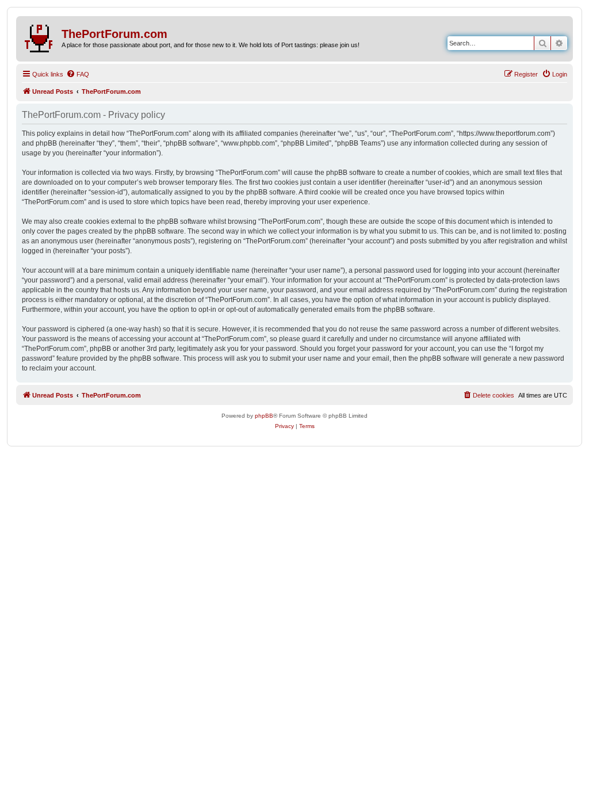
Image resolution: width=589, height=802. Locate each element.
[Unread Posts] (40, 36)
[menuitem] (77, 74)
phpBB (264, 416)
